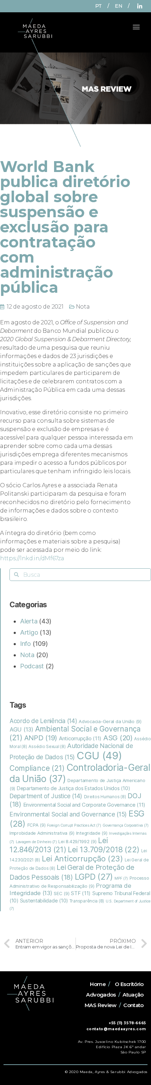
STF (81, 893)
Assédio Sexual (46, 746)
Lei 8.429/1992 (77, 841)
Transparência (87, 901)
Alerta (28, 621)
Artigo (29, 632)
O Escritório (129, 984)
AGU (21, 729)
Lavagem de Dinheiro (36, 842)
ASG (118, 737)
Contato (133, 1005)
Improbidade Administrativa (41, 833)
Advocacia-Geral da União (110, 721)
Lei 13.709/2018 (103, 849)
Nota (83, 306)
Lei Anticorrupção (82, 858)
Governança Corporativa (126, 825)
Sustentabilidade (44, 901)
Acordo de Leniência (43, 721)
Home (98, 984)
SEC (61, 893)
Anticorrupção (80, 738)
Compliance (37, 768)
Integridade (91, 833)
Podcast (32, 666)
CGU (99, 755)
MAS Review (101, 1005)
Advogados (101, 994)
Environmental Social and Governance (68, 814)
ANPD (41, 738)
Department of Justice (45, 796)
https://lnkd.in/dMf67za (32, 558)
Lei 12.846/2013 (58, 845)
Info (25, 643)
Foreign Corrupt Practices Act (74, 825)
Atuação (133, 994)
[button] (136, 26)
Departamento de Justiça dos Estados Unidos (73, 788)
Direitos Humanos (105, 796)
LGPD (94, 877)
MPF (121, 878)
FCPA (36, 825)
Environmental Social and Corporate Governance (84, 805)
